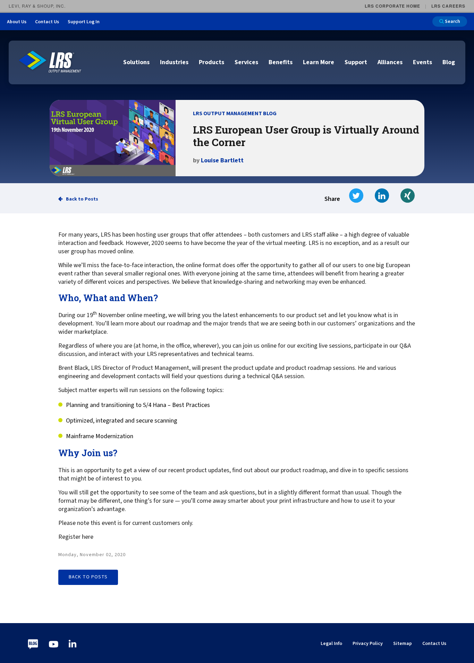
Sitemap (402, 643)
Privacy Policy (368, 643)
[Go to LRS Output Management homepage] (50, 62)
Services (246, 62)
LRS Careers (448, 6)
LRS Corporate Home (392, 6)
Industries (174, 62)
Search (452, 21)
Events (422, 62)
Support (356, 62)
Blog (448, 62)
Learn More (318, 62)
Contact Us (47, 21)
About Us (16, 21)
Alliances (390, 62)
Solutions (136, 62)
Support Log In (84, 21)
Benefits (281, 62)
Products (211, 62)
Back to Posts (82, 199)
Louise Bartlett (222, 160)
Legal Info (331, 643)
